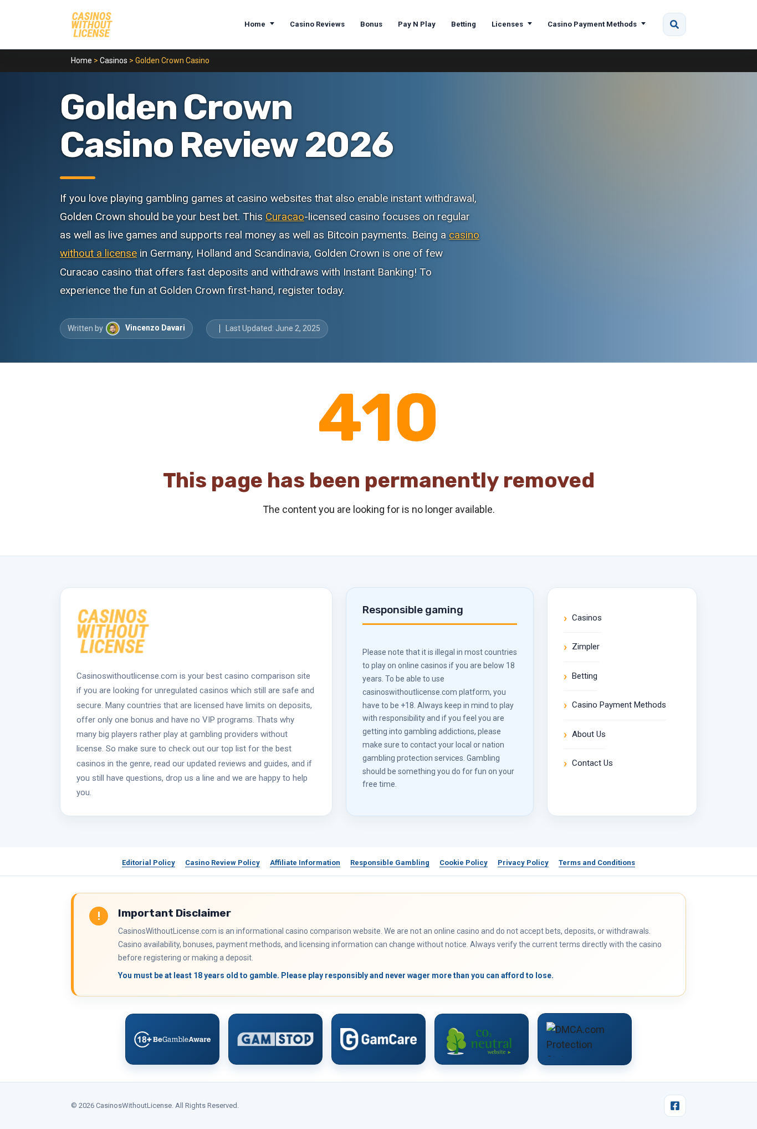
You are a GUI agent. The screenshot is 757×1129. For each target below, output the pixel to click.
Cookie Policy (463, 862)
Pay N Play (417, 24)
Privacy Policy (523, 862)
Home (254, 24)
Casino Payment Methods (592, 24)
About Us (589, 734)
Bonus (371, 24)
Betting (463, 24)
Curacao (284, 216)
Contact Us (592, 763)
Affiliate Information (305, 862)
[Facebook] (675, 1106)
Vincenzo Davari (155, 327)
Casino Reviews (317, 24)
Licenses (507, 24)
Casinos (113, 60)
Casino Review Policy (222, 862)
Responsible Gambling (389, 862)
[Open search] (674, 24)
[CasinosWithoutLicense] (91, 24)
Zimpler (586, 647)
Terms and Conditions (597, 862)
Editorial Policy (148, 862)
